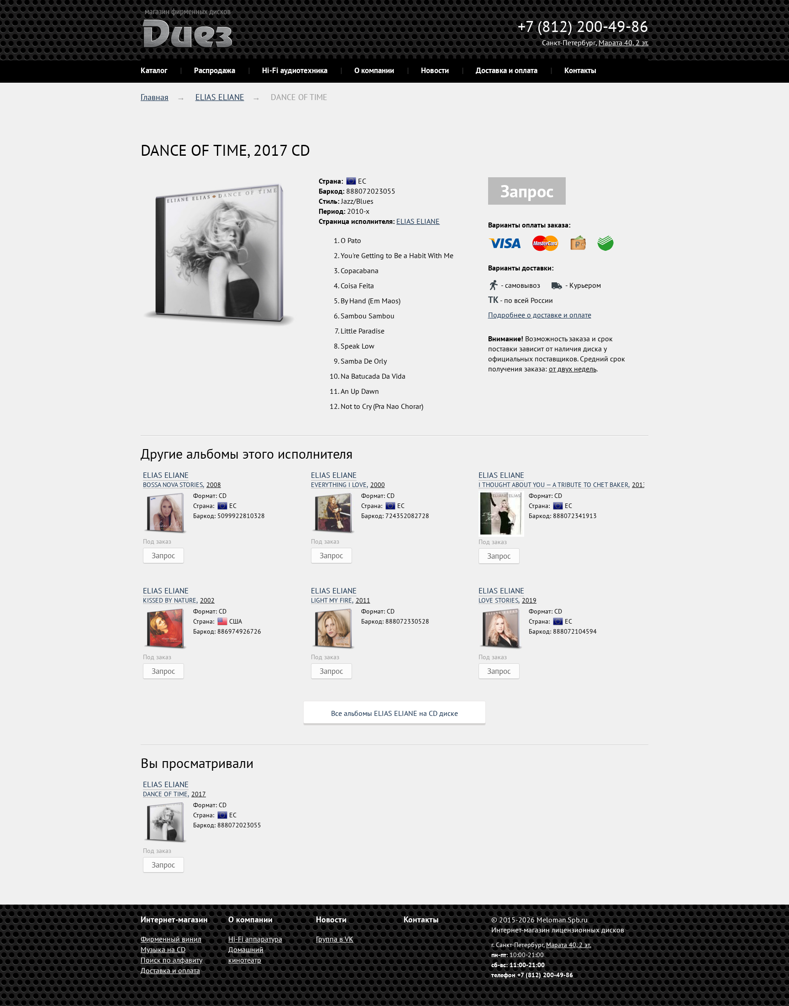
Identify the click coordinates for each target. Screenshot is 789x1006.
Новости (435, 70)
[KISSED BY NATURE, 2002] (168, 629)
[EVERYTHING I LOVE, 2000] (336, 513)
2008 (182, 485)
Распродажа (214, 70)
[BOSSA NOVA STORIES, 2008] (168, 513)
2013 (561, 485)
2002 (179, 600)
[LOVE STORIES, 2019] (504, 629)
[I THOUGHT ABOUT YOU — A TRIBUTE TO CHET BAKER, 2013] (504, 514)
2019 (508, 600)
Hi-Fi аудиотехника (294, 70)
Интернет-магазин (174, 919)
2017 (174, 794)
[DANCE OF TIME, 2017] (168, 823)
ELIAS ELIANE (219, 97)
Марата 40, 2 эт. (623, 42)
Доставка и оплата (506, 70)
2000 (348, 485)
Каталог (154, 70)
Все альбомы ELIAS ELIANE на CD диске (394, 713)
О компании (374, 70)
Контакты (580, 70)
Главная (154, 97)
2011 (340, 600)
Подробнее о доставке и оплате (539, 314)
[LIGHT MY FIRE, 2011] (336, 629)
